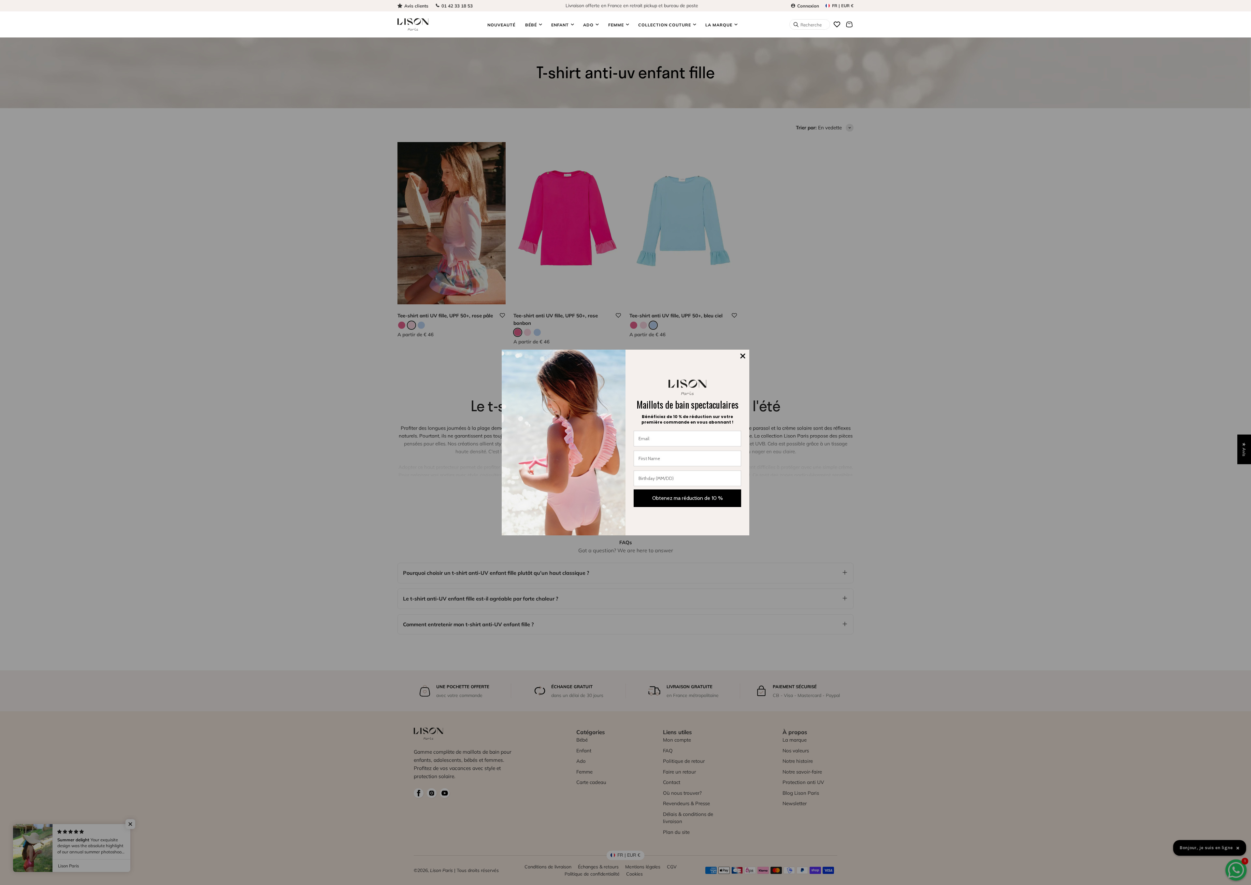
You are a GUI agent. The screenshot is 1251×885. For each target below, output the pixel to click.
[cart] (849, 24)
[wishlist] (837, 24)
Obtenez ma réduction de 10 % (687, 498)
